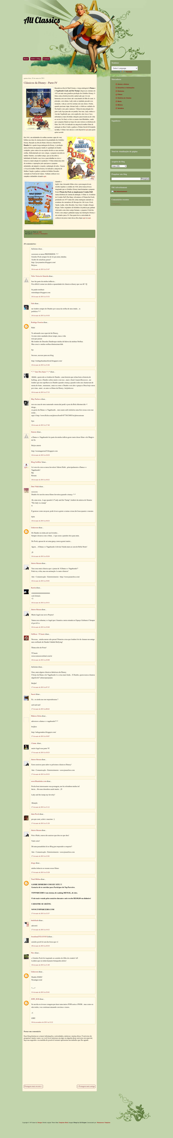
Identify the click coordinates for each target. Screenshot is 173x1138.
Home (26, 59)
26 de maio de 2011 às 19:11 (40, 602)
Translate (129, 72)
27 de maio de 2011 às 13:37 (40, 913)
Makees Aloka (36, 716)
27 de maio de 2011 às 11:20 (40, 823)
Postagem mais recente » (33, 1086)
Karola (33, 588)
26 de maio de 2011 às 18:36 (40, 556)
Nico (33, 953)
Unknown (34, 528)
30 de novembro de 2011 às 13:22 (42, 1022)
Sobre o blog (36, 59)
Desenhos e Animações (40, 233)
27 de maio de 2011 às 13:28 (40, 872)
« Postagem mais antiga (86, 1086)
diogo (33, 863)
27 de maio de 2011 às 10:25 (40, 752)
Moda (120, 101)
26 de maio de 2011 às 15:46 (40, 365)
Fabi (32, 303)
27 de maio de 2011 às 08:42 (40, 709)
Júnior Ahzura (36, 563)
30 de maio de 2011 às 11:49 (40, 965)
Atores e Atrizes (123, 84)
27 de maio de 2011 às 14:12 (40, 929)
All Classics (42, 20)
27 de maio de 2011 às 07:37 (40, 687)
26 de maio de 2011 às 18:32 (40, 479)
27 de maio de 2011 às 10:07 (40, 736)
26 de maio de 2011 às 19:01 (40, 581)
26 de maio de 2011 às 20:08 (40, 660)
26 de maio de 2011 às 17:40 (40, 425)
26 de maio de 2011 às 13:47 (40, 269)
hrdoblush (35, 920)
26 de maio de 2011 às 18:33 (40, 521)
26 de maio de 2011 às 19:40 (40, 627)
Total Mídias (35, 879)
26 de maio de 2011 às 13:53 (40, 296)
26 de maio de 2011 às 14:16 (40, 315)
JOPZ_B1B (35, 999)
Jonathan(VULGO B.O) (39, 937)
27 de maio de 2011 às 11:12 (40, 807)
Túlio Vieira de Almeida (40, 276)
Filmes (120, 94)
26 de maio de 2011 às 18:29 (40, 455)
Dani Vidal (35, 487)
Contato (46, 59)
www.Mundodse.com (38, 781)
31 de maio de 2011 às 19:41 (40, 992)
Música (120, 105)
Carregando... (116, 204)
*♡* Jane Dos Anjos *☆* (40, 372)
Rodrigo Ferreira (37, 322)
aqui (87, 130)
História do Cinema (124, 98)
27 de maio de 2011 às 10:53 (40, 774)
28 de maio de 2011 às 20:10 (40, 946)
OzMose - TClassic (38, 634)
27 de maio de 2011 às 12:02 (40, 856)
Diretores (121, 91)
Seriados (121, 108)
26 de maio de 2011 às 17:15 (40, 392)
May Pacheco (36, 399)
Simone (34, 432)
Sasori (33, 694)
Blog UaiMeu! (36, 462)
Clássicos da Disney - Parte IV (40, 82)
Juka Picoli (35, 814)
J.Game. (34, 743)
